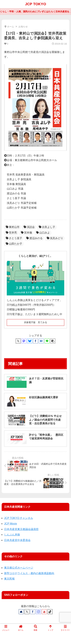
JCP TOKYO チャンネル (18, 518)
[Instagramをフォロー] (38, 611)
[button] (52, 341)
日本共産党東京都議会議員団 (21, 529)
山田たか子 (15, 243)
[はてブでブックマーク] (41, 341)
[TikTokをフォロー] (50, 611)
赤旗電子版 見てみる (35, 322)
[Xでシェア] (18, 341)
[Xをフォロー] (26, 611)
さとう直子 (15, 238)
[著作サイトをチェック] (21, 611)
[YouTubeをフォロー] (44, 611)
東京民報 (9, 578)
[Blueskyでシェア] (29, 341)
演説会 (31, 227)
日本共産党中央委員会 (17, 540)
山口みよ (44, 232)
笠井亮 (13, 232)
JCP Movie (10, 523)
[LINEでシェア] (47, 341)
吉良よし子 (48, 227)
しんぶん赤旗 (12, 534)
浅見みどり (56, 238)
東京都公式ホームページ (18, 567)
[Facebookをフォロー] (32, 611)
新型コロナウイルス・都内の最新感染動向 (29, 573)
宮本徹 (28, 232)
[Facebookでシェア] (35, 341)
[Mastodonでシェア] (23, 341)
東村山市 (14, 227)
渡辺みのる (36, 238)
